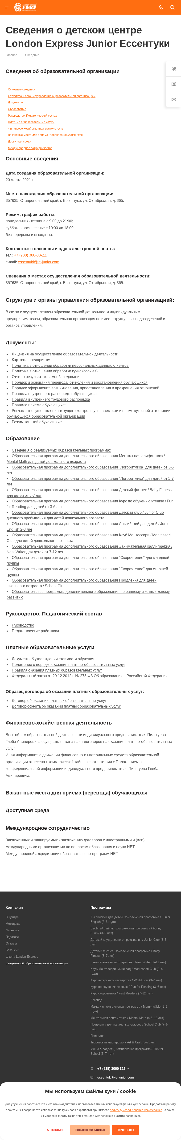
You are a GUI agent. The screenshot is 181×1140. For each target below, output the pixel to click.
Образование (17, 109)
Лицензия (12, 930)
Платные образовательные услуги (31, 122)
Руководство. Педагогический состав (32, 115)
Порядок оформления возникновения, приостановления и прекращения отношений (85, 388)
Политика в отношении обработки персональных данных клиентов (70, 365)
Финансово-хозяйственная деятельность (35, 128)
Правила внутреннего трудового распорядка (51, 399)
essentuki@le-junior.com (38, 262)
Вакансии (12, 950)
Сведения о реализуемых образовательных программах (61, 450)
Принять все (125, 1130)
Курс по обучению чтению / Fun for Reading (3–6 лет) (128, 987)
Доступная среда (19, 141)
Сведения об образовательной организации (37, 963)
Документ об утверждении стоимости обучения (53, 659)
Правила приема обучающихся (39, 405)
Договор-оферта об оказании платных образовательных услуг (66, 706)
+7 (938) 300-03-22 (30, 255)
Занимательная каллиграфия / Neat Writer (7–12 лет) (128, 962)
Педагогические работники (35, 631)
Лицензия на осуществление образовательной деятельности (65, 354)
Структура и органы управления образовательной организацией (51, 96)
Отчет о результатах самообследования (47, 377)
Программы (100, 907)
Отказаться (55, 1130)
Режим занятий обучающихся (37, 422)
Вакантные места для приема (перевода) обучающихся (45, 135)
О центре (12, 917)
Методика (13, 923)
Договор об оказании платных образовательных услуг (59, 701)
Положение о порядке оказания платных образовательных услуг (68, 665)
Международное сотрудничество (30, 148)
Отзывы (11, 943)
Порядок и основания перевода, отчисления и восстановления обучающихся (80, 382)
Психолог (97, 1036)
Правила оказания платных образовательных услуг (57, 670)
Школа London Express (22, 956)
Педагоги (12, 937)
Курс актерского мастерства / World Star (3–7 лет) (126, 980)
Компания (14, 907)
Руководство (23, 625)
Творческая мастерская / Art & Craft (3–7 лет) (122, 1042)
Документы (15, 102)
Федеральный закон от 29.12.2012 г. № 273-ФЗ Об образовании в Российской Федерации (90, 676)
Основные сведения (21, 89)
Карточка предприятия (31, 360)
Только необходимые (90, 1130)
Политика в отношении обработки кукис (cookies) (55, 371)
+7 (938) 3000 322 (111, 1069)
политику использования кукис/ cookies (136, 1110)
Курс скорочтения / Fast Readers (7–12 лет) (121, 993)
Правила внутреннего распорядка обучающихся (54, 394)
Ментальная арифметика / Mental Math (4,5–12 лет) (127, 1018)
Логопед (96, 1000)
